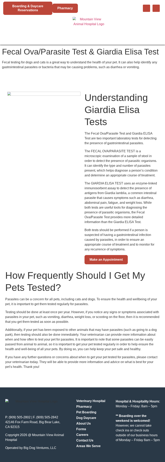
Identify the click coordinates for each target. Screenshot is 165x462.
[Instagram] (156, 8)
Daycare (58, 29)
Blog (130, 29)
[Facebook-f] (146, 8)
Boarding (36, 29)
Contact (149, 29)
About (113, 29)
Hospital (14, 29)
